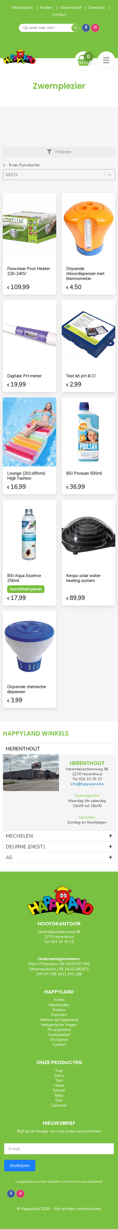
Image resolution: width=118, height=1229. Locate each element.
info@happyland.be (87, 784)
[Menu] (106, 60)
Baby (59, 1095)
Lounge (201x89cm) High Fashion (26, 476)
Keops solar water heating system (83, 578)
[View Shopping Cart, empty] (83, 60)
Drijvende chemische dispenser (26, 689)
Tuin (59, 1080)
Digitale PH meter (24, 376)
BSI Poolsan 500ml (84, 473)
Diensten (97, 7)
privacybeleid (92, 1181)
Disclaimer (59, 1039)
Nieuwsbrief (71, 7)
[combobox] (54, 175)
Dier (59, 1100)
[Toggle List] (110, 175)
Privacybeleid (59, 1029)
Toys (59, 1070)
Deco (59, 1075)
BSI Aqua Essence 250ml (24, 578)
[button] (59, 152)
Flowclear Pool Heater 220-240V (28, 271)
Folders (47, 7)
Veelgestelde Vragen (59, 1024)
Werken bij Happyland (59, 1019)
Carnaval (59, 1105)
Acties (59, 999)
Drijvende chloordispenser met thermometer (85, 273)
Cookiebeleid (59, 1034)
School (59, 1090)
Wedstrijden (23, 7)
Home (59, 1085)
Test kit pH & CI (80, 376)
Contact (59, 14)
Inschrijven (20, 1166)
